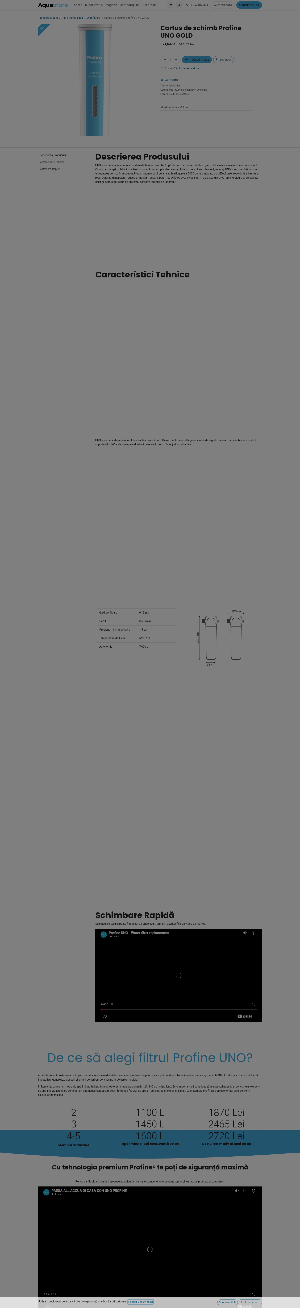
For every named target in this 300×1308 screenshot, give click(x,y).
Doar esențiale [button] (227, 1302)
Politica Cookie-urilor (140, 1301)
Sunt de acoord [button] (250, 1302)
